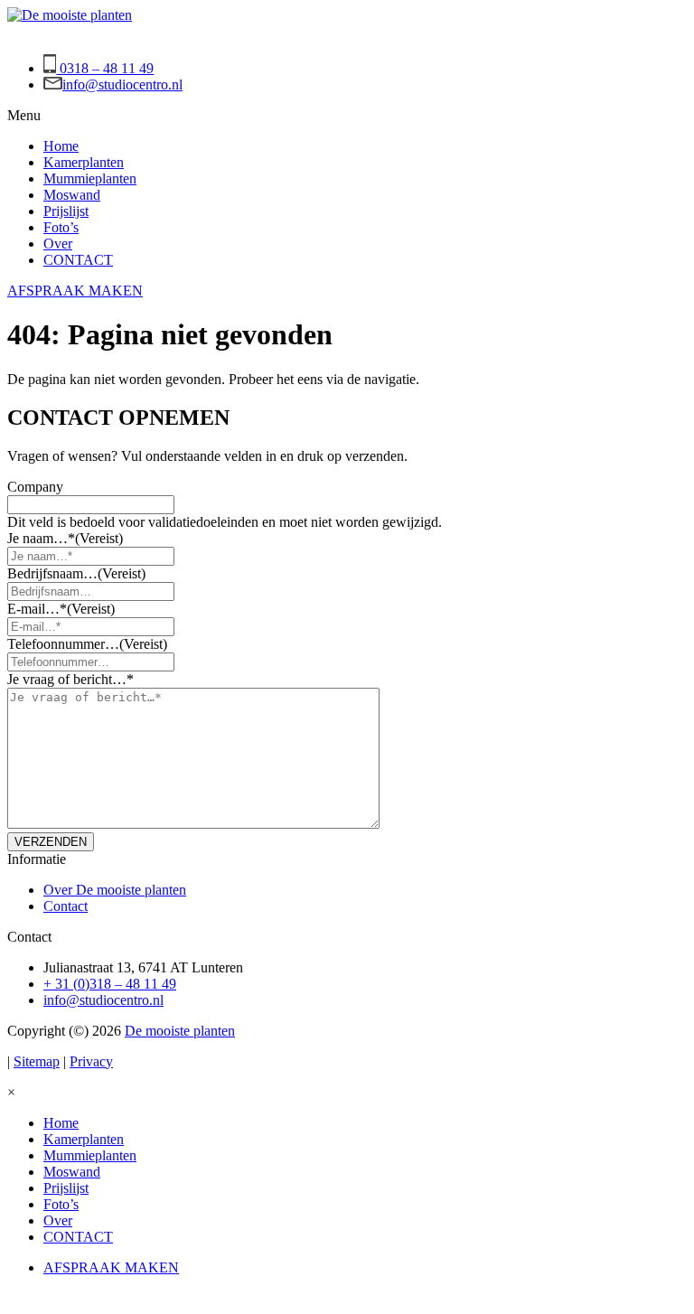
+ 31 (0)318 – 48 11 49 (109, 983)
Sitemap (37, 1061)
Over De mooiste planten (114, 889)
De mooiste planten (180, 1030)
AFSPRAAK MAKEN (75, 290)
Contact (65, 906)
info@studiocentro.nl (122, 84)
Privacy (91, 1061)
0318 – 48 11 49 (105, 68)
